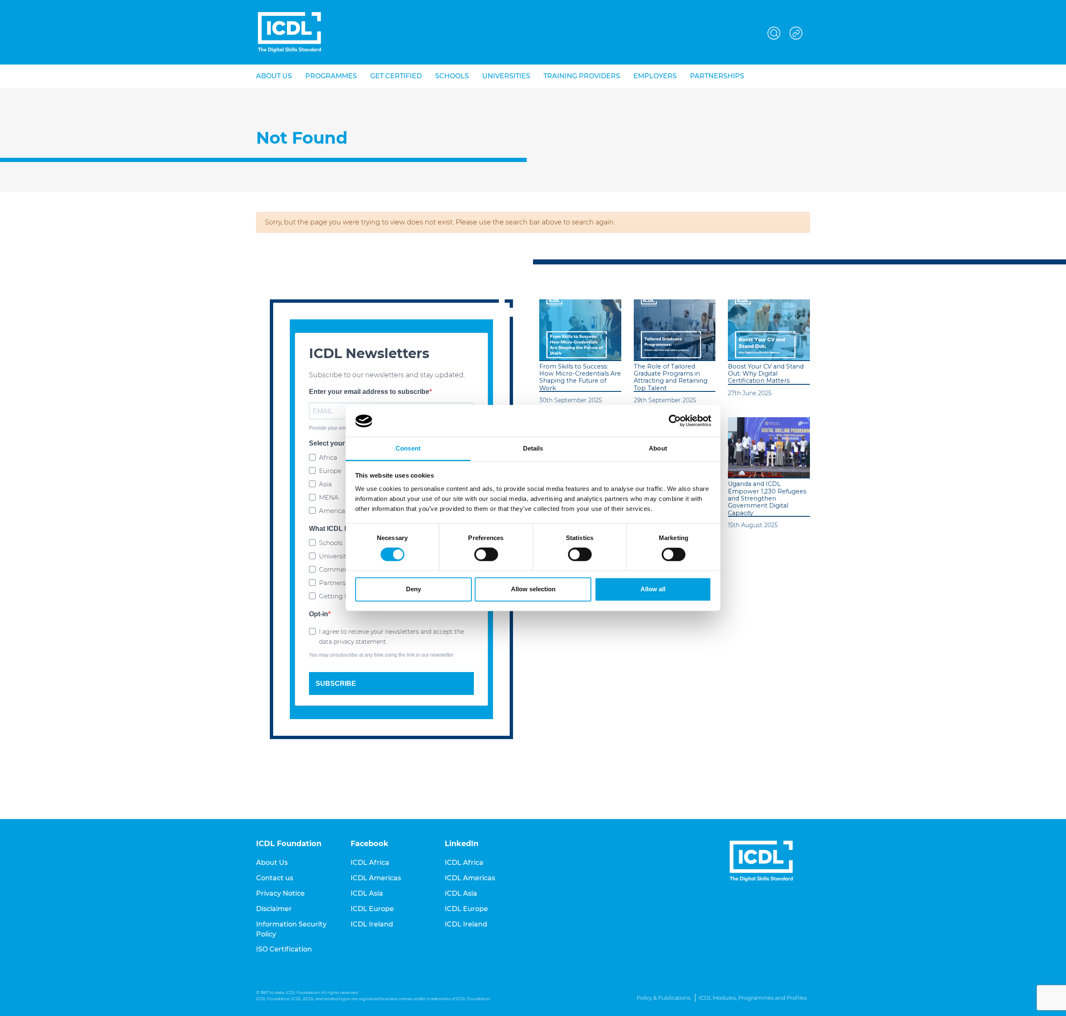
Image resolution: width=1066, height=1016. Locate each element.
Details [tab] (533, 448)
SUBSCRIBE (336, 683)
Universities (506, 76)
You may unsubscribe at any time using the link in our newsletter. (381, 655)
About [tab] (658, 448)
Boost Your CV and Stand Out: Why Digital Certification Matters (766, 374)
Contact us (274, 878)
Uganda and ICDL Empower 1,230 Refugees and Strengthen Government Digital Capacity (767, 498)
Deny (413, 589)
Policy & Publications (663, 998)
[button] (774, 32)
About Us (272, 863)
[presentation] (580, 330)
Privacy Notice (280, 893)
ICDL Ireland (372, 924)
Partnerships (717, 76)
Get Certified (396, 76)
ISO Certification (284, 949)
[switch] (486, 554)
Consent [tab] (408, 448)
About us (274, 76)
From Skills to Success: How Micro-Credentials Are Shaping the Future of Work (580, 377)
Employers (655, 76)
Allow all (652, 589)
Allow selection (533, 589)
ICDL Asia (367, 893)
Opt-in (318, 614)
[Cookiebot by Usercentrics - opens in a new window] (674, 421)
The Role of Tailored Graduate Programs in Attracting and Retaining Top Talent (670, 377)
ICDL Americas (376, 878)
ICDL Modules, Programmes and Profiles (753, 998)
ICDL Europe (372, 909)
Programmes (331, 76)
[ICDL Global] (289, 32)
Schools (452, 76)
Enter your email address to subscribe (369, 391)
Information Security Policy (291, 929)
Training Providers (581, 76)
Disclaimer (274, 909)
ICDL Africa (370, 863)
